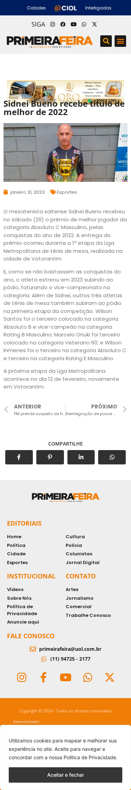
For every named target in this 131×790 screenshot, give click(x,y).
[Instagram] (53, 24)
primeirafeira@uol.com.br (70, 649)
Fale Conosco (30, 636)
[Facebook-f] (43, 677)
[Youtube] (73, 24)
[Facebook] (63, 24)
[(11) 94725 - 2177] (44, 659)
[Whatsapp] (84, 24)
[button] (106, 41)
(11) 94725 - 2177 (70, 658)
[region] (65, 757)
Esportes (67, 192)
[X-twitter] (94, 24)
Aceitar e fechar (65, 775)
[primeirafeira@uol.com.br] (33, 649)
